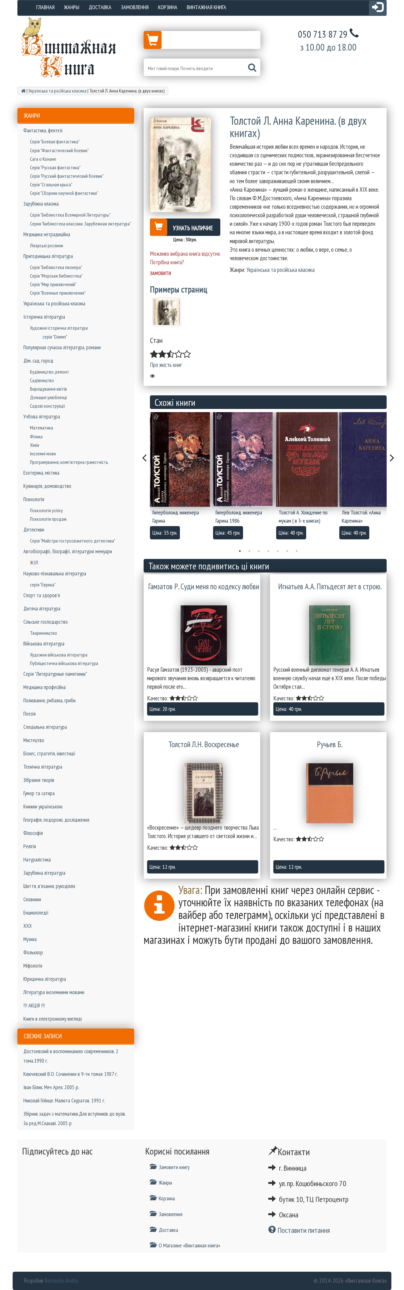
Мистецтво (33, 740)
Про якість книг (166, 365)
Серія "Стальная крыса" (51, 184)
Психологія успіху (46, 510)
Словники (32, 899)
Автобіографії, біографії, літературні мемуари (67, 551)
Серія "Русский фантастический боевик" (67, 176)
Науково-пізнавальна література (54, 573)
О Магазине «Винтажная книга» (189, 1245)
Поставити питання (303, 1230)
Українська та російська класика (54, 303)
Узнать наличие (193, 228)
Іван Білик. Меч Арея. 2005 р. (51, 1087)
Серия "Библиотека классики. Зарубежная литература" (80, 223)
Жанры (71, 7)
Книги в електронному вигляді (52, 1018)
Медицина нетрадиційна (46, 234)
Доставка (100, 7)
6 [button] (287, 551)
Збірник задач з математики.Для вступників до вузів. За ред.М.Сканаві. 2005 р (74, 1118)
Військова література (43, 643)
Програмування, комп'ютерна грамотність (69, 462)
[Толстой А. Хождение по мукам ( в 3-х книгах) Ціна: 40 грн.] (307, 459)
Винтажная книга (206, 7)
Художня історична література (59, 328)
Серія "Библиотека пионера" (56, 267)
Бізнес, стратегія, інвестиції (49, 753)
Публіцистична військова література (64, 663)
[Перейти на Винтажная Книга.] (23, 91)
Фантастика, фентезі (42, 130)
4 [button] (268, 551)
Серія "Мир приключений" (53, 284)
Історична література (44, 316)
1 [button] (240, 551)
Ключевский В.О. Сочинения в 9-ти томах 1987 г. (70, 1074)
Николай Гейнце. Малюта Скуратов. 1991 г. (64, 1100)
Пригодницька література (48, 256)
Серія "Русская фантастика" (55, 167)
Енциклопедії (36, 912)
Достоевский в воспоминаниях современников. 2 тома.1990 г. (70, 1056)
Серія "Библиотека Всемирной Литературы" (70, 215)
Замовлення (135, 7)
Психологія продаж (48, 519)
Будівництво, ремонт (49, 372)
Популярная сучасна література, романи (62, 347)
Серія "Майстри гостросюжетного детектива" (72, 540)
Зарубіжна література (44, 872)
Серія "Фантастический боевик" (59, 150)
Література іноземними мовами (53, 992)
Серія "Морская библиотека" (56, 276)
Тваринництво (43, 633)
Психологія (33, 499)
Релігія (29, 846)
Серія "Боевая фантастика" (55, 141)
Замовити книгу (174, 1167)
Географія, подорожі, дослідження (56, 819)
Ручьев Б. (330, 744)
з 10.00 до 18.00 (328, 47)
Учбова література (41, 416)
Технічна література (42, 766)
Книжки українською (42, 806)
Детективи (33, 529)
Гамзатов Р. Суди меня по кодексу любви (203, 586)
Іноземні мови (43, 453)
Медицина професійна (44, 687)
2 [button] (249, 551)
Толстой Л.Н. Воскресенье (204, 744)
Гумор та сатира (39, 793)
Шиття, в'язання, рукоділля (49, 886)
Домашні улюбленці (48, 397)
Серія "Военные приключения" (58, 293)
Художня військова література (58, 654)
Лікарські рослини (46, 245)
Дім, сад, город (38, 360)
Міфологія (32, 965)
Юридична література (44, 978)
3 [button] (259, 551)
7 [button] (297, 551)
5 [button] (278, 551)
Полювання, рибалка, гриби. (49, 700)
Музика (30, 939)
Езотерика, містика (41, 472)
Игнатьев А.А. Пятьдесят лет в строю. (330, 586)
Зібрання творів (38, 780)
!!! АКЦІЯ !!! (34, 1005)
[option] (181, 477)
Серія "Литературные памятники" (55, 673)
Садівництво (42, 380)
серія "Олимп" (55, 336)
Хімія (34, 445)
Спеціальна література (45, 726)
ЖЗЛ (34, 562)
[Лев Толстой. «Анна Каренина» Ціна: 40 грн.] (370, 459)
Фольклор (33, 952)
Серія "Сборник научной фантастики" (64, 193)
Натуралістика (37, 859)
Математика (41, 427)
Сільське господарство (45, 621)
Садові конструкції (47, 406)
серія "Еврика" (43, 584)
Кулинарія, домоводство (47, 486)
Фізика (36, 436)
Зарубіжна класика (41, 203)
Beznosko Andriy (61, 1280)
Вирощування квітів (48, 389)
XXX (27, 925)
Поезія (29, 713)
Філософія (33, 833)
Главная (45, 7)
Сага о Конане (43, 159)
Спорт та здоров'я (41, 595)
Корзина (167, 7)
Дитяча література (41, 608)
